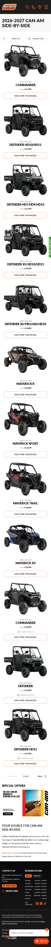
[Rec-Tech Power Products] (9, 7)
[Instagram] (41, 903)
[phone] (33, 7)
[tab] (28, 876)
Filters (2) (16, 38)
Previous (13, 776)
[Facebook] (37, 903)
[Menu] (46, 6)
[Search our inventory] (27, 7)
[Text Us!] (41, 941)
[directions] (39, 7)
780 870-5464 (11, 891)
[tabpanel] (36, 889)
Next (40, 776)
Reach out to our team (11, 853)
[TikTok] (45, 903)
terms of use (13, 923)
